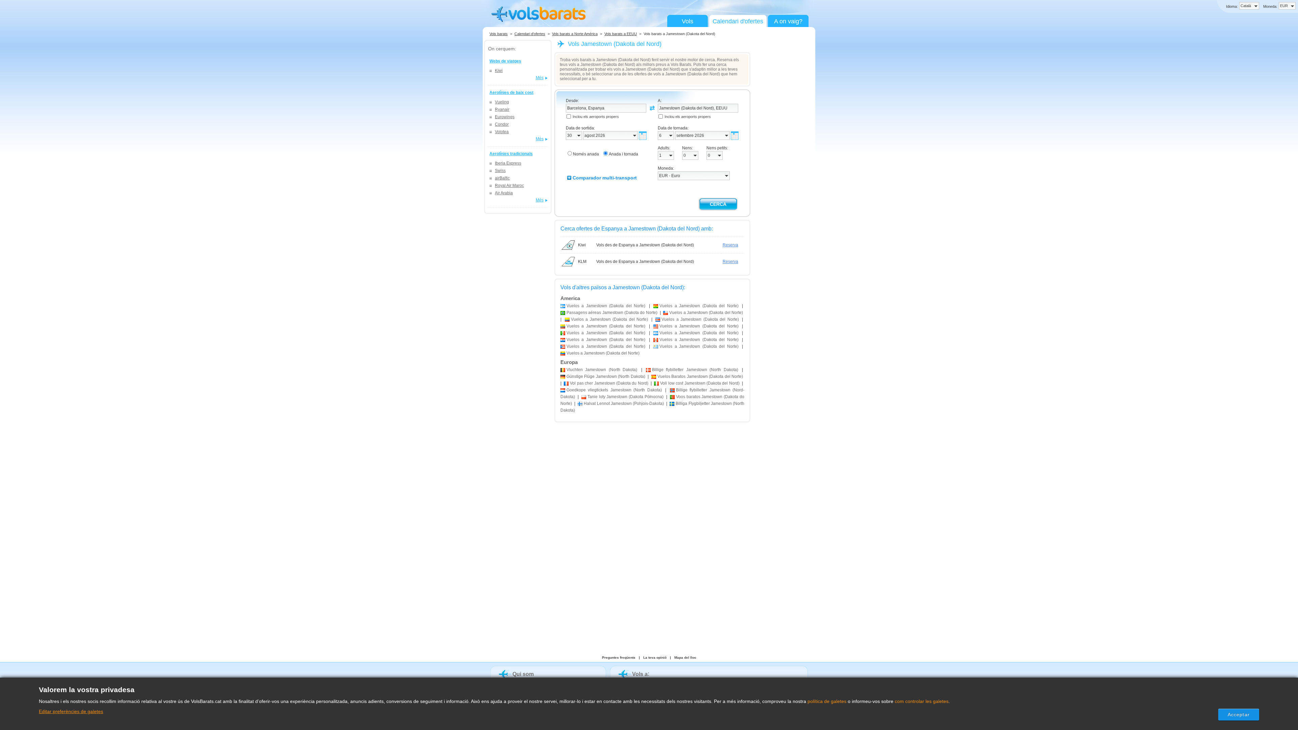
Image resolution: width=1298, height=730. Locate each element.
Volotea (502, 131)
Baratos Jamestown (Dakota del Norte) (700, 376)
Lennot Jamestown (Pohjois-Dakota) (624, 403)
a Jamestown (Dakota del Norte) (606, 305)
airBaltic (502, 178)
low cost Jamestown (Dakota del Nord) (699, 383)
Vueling (502, 102)
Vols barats (498, 34)
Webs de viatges (505, 61)
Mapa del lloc (685, 657)
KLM (582, 261)
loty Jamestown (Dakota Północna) (625, 396)
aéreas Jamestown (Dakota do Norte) (612, 312)
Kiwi (499, 70)
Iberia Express (508, 163)
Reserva (730, 245)
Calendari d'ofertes (738, 21)
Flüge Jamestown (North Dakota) (606, 376)
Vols (687, 21)
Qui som (523, 674)
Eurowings (504, 117)
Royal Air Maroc (509, 185)
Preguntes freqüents (618, 657)
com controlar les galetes (921, 701)
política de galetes (827, 701)
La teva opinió (655, 657)
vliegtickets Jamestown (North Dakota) (614, 390)
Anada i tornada (623, 154)
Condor (502, 124)
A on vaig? (788, 21)
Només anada (586, 154)
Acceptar (1239, 714)
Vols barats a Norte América (575, 34)
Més (540, 77)
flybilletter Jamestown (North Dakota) (695, 369)
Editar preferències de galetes (71, 711)
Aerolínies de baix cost (511, 92)
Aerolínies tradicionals (511, 153)
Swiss (500, 170)
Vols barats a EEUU (620, 34)
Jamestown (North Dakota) (602, 369)
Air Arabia (504, 193)
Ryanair (502, 109)
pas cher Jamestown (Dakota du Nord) (609, 383)
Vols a (640, 674)
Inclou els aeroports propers (596, 117)
